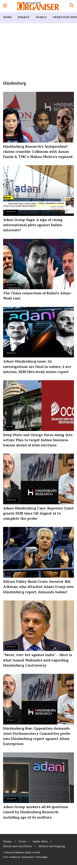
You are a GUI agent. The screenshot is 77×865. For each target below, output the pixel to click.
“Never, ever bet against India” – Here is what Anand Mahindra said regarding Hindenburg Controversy (37, 660)
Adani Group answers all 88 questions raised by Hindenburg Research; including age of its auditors (35, 812)
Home (7, 17)
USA (9, 573)
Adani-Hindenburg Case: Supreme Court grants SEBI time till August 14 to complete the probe (38, 514)
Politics (12, 138)
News (10, 426)
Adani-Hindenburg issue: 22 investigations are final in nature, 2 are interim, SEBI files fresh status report (37, 367)
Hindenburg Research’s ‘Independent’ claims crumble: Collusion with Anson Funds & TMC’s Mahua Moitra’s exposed (37, 152)
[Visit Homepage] (38, 6)
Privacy (7, 842)
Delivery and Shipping (52, 847)
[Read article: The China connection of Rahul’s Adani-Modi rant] (38, 264)
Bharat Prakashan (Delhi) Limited (23, 853)
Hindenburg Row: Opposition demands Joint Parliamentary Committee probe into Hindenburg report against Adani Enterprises (36, 737)
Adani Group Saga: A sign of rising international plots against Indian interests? (32, 225)
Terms (22, 842)
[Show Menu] (5, 6)
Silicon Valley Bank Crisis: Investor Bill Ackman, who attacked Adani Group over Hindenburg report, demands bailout (38, 587)
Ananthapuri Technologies (34, 857)
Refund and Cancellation (17, 847)
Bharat (24, 17)
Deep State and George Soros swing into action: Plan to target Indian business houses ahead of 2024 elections (37, 440)
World (41, 17)
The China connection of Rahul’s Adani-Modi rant (37, 296)
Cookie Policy (40, 842)
